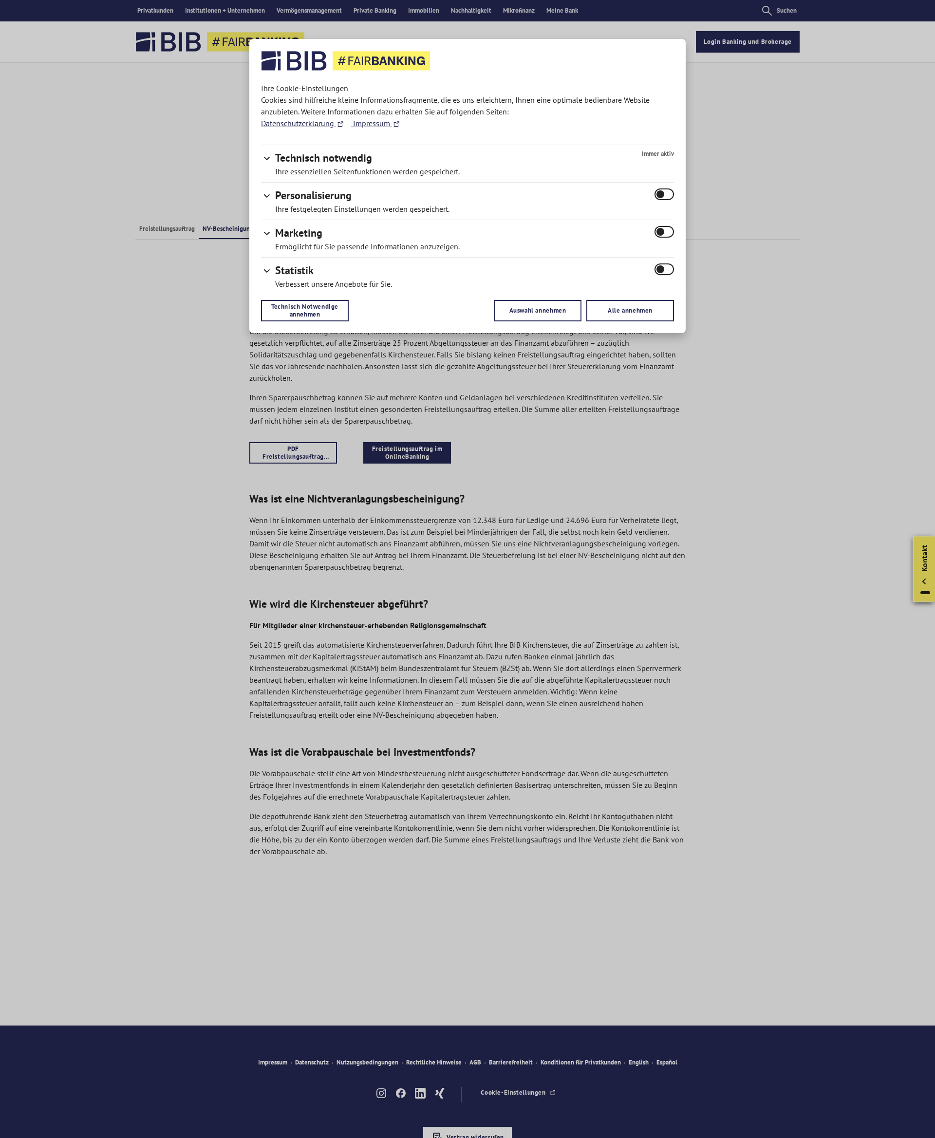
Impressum (371, 123)
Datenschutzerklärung (298, 123)
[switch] (664, 194)
